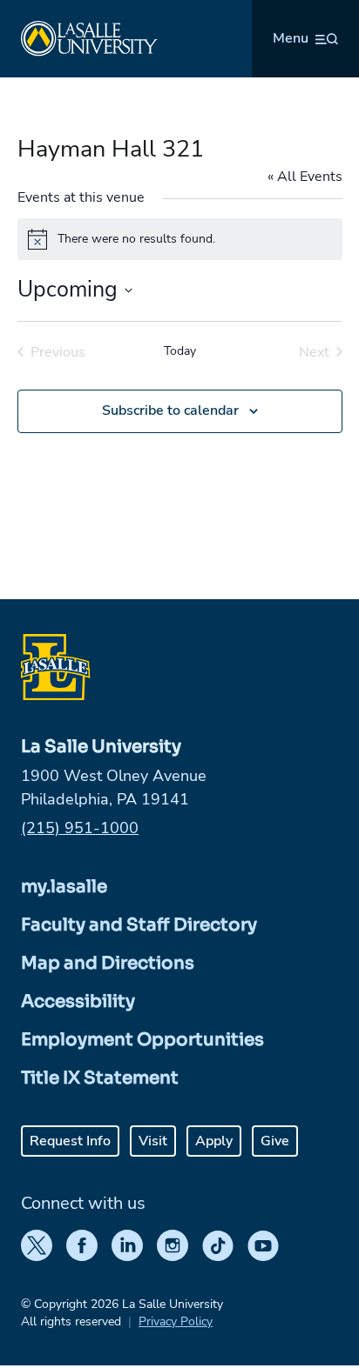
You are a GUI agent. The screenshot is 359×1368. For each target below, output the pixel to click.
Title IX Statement (100, 1078)
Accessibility (78, 1001)
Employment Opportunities (142, 1040)
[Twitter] (36, 1245)
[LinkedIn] (127, 1245)
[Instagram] (172, 1245)
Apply (214, 1141)
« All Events (305, 176)
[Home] (89, 39)
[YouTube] (263, 1245)
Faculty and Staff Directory (139, 925)
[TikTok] (218, 1245)
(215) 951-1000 (80, 827)
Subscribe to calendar (170, 410)
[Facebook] (82, 1245)
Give (275, 1141)
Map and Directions (107, 963)
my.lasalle (64, 887)
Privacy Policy (176, 1321)
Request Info (70, 1141)
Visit (153, 1141)
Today (180, 351)
